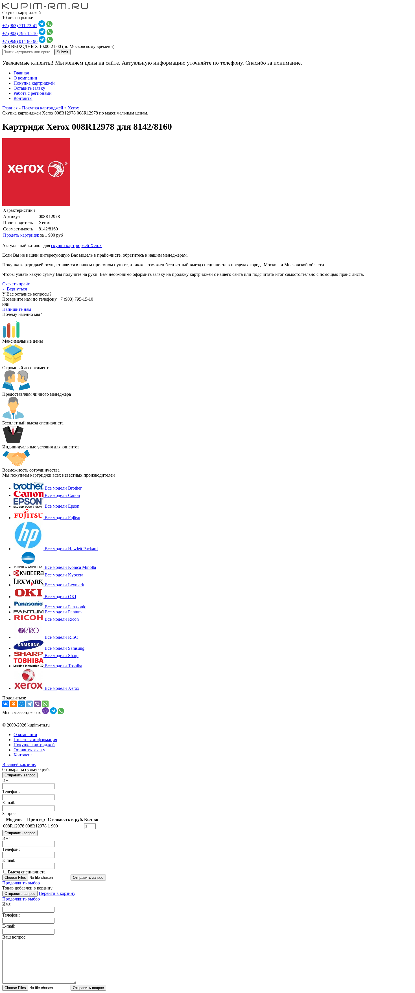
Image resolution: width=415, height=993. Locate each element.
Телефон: (11, 791)
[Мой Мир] (21, 704)
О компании (25, 78)
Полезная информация (35, 739)
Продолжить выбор (21, 882)
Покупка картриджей (34, 83)
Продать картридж (21, 235)
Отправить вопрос (88, 988)
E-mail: (8, 802)
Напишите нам (16, 309)
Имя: (7, 780)
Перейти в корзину (57, 893)
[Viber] (37, 704)
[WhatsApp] (45, 704)
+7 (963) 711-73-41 (19, 25)
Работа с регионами (33, 93)
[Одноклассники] (13, 704)
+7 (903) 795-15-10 (20, 33)
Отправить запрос (20, 775)
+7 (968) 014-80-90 (20, 41)
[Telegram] (29, 704)
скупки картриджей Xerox (76, 245)
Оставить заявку (29, 88)
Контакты (23, 98)
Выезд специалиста (26, 871)
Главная (21, 73)
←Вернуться (14, 289)
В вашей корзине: (19, 764)
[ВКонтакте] (5, 704)
